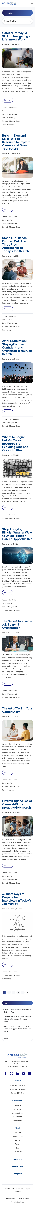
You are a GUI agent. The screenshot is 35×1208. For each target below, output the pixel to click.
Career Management (9, 114)
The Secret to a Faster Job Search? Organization (17, 624)
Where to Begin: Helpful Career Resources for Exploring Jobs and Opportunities (15, 443)
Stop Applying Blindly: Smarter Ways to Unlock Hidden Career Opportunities (17, 534)
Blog (17, 1148)
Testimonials (17, 1136)
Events (17, 1144)
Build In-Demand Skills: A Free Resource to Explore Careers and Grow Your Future (16, 142)
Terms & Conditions (17, 1202)
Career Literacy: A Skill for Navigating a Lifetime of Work (16, 36)
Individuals (17, 1120)
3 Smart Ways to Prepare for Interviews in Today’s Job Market (17, 898)
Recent (5, 1003)
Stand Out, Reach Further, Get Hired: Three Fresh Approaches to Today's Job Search (15, 244)
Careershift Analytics (17, 1089)
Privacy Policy (11, 1199)
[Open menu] (32, 3)
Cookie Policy (24, 1199)
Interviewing (6, 330)
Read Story (7, 100)
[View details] (5, 1073)
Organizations (17, 1113)
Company (17, 1132)
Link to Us (17, 1152)
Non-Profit (17, 1117)
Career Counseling (8, 118)
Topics (5, 1039)
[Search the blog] (30, 21)
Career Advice (7, 111)
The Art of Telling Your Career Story (17, 709)
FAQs (17, 1140)
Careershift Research (17, 1085)
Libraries (17, 1109)
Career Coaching (8, 124)
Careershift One (17, 1093)
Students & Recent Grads (11, 121)
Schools (17, 1105)
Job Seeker (13, 107)
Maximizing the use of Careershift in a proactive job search (17, 804)
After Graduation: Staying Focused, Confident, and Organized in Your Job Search (17, 347)
